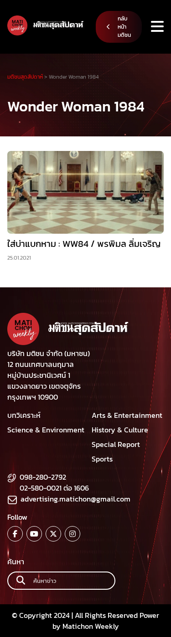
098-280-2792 (43, 476)
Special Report (116, 444)
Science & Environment (45, 429)
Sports (102, 458)
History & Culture (120, 429)
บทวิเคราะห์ (24, 415)
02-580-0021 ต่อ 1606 (54, 487)
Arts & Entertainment (127, 415)
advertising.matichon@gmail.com (75, 498)
